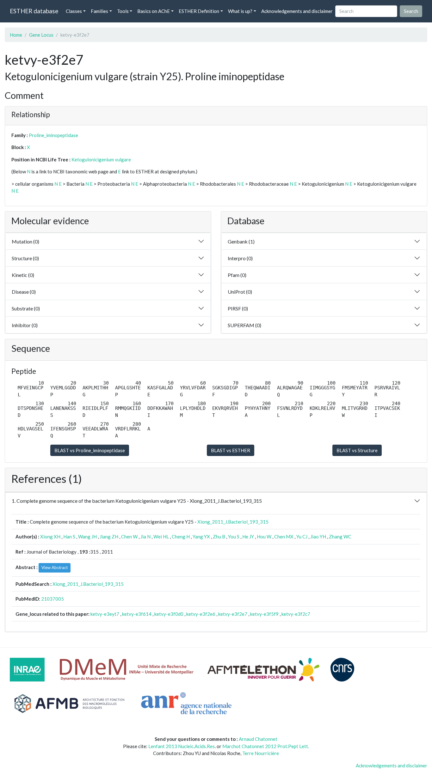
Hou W (264, 536)
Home (16, 35)
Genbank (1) (241, 241)
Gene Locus (41, 35)
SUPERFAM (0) (244, 325)
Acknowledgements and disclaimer (297, 11)
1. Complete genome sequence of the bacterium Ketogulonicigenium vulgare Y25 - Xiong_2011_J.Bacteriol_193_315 (137, 501)
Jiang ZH (109, 536)
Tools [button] (123, 11)
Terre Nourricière (260, 753)
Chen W (129, 536)
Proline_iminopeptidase (53, 135)
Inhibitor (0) (25, 325)
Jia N (145, 536)
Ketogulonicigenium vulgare (101, 159)
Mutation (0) (25, 241)
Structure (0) (25, 258)
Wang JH (87, 536)
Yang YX (201, 536)
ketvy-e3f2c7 (295, 614)
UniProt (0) (240, 292)
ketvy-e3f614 (136, 614)
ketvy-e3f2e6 (200, 614)
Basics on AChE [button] (153, 11)
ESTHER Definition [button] (199, 11)
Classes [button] (74, 11)
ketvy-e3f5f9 (264, 614)
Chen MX (283, 536)
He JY (248, 536)
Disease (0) (24, 292)
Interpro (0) (240, 258)
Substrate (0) (26, 308)
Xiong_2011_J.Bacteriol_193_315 (232, 522)
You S (233, 536)
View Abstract (54, 567)
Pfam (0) (237, 275)
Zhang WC (340, 536)
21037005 (52, 599)
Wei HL (161, 536)
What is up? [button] (240, 11)
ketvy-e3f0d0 (168, 614)
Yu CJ (301, 536)
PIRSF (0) (238, 308)
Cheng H (181, 536)
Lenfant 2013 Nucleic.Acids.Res (181, 746)
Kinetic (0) (23, 275)
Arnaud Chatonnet (258, 739)
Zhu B (219, 536)
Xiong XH (50, 536)
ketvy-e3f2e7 (232, 614)
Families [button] (99, 11)
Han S (69, 536)
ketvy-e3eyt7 (104, 614)
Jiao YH (318, 536)
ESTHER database (34, 11)
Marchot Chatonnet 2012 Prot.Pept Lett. (265, 746)
